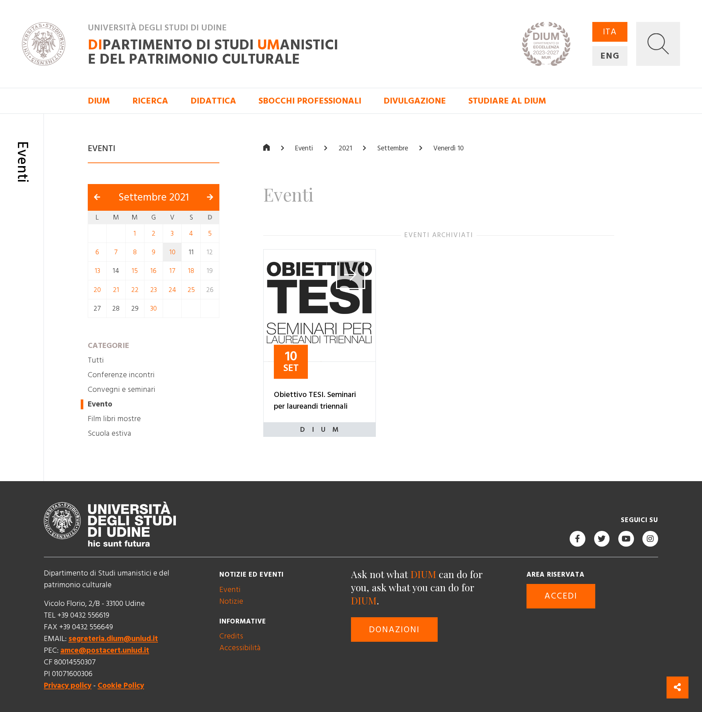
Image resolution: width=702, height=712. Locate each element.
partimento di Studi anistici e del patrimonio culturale (213, 52)
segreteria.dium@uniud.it (113, 638)
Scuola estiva (109, 433)
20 (97, 290)
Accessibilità (240, 647)
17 (172, 271)
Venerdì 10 (448, 148)
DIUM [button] (99, 101)
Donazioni (394, 629)
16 (153, 271)
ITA (610, 32)
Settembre (392, 148)
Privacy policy (67, 685)
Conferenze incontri (121, 375)
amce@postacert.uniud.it (104, 650)
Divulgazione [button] (415, 101)
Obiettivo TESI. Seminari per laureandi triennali (315, 400)
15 (135, 271)
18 (191, 271)
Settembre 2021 (153, 197)
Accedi (560, 596)
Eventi (304, 148)
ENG (609, 56)
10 (172, 252)
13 (97, 271)
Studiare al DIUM (507, 101)
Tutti (96, 360)
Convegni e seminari (121, 389)
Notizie (231, 601)
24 (172, 290)
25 (191, 290)
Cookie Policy (121, 685)
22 (135, 290)
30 (153, 309)
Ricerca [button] (150, 101)
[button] (658, 44)
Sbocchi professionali (309, 101)
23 (153, 290)
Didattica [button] (213, 101)
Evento (100, 404)
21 (116, 290)
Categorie (108, 345)
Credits (231, 636)
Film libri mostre (114, 418)
